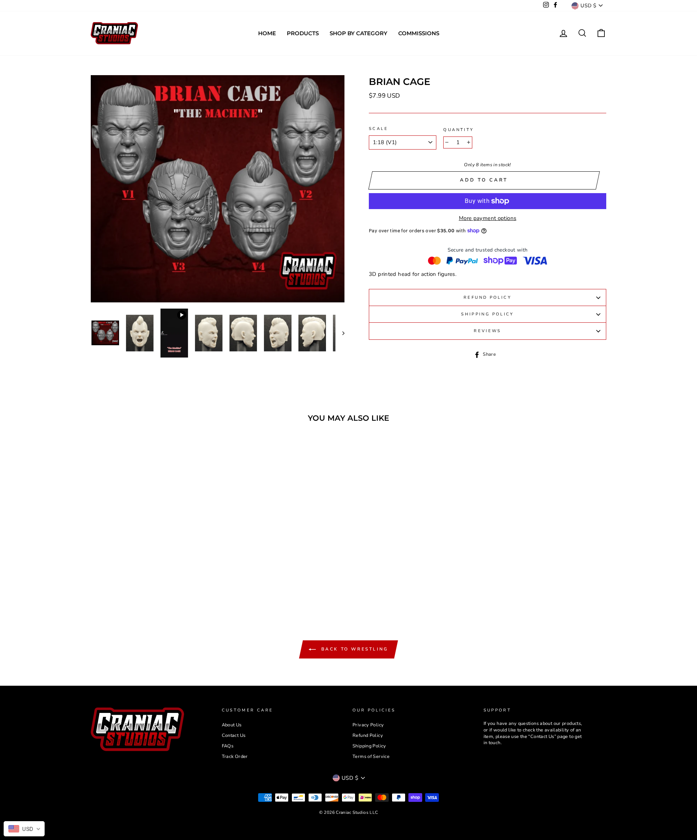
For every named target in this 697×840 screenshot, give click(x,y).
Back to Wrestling (353, 649)
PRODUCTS (303, 33)
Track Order (235, 756)
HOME (267, 33)
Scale (378, 128)
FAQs (228, 746)
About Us (232, 725)
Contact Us (234, 735)
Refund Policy (487, 297)
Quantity (458, 129)
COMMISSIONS (418, 33)
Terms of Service (371, 756)
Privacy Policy (368, 725)
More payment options (488, 218)
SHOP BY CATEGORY (358, 33)
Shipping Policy (487, 314)
